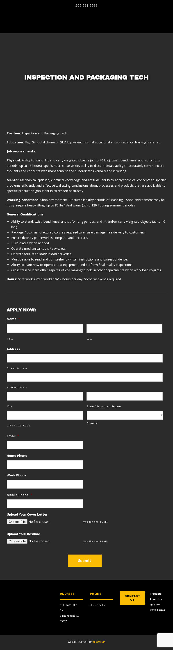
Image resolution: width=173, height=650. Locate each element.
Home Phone (17, 456)
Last (89, 338)
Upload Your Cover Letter (27, 514)
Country (92, 423)
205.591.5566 (97, 605)
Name (13, 319)
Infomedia (98, 641)
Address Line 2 (17, 387)
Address (13, 349)
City (9, 406)
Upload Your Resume (23, 534)
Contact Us (132, 598)
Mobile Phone (19, 495)
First (10, 338)
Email (13, 436)
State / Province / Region (104, 406)
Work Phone (16, 475)
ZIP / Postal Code (18, 425)
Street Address (17, 368)
